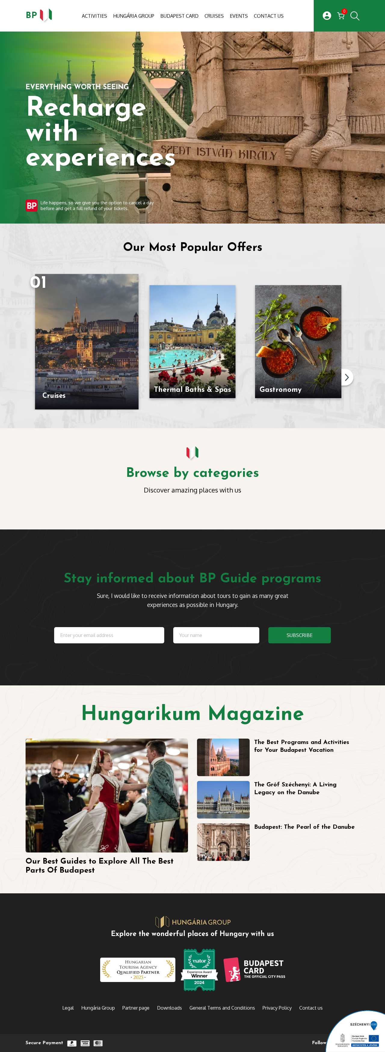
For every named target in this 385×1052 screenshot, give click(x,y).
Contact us (269, 16)
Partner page (135, 1008)
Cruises (214, 16)
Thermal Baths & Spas (192, 390)
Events (239, 16)
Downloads (169, 1008)
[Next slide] (347, 377)
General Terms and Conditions (222, 1008)
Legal (68, 1008)
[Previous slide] (29, 377)
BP (31, 15)
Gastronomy (281, 390)
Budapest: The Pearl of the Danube (304, 827)
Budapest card (179, 16)
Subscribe (300, 635)
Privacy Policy (277, 1008)
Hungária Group (133, 16)
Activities (94, 16)
